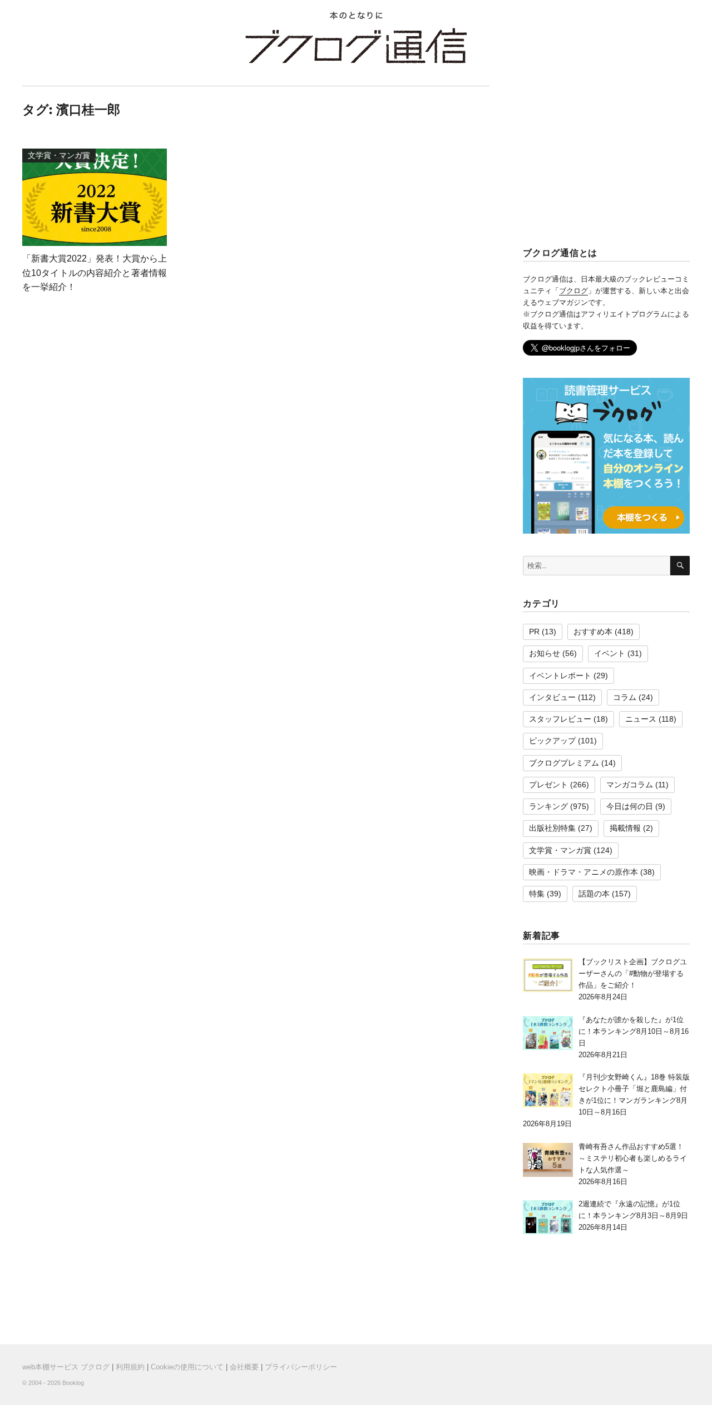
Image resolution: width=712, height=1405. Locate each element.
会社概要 (244, 1367)
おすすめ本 (592, 631)
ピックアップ (552, 740)
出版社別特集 (552, 828)
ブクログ (573, 291)
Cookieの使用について (187, 1367)
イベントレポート (560, 675)
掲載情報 (625, 828)
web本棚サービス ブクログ (66, 1367)
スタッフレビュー (560, 718)
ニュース (640, 718)
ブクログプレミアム (564, 762)
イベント (609, 653)
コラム (624, 697)
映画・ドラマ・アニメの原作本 (583, 871)
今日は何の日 (629, 806)
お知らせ (544, 653)
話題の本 (594, 893)
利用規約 (130, 1367)
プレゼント (548, 784)
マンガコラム (629, 784)
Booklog (73, 1382)
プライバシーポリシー (301, 1367)
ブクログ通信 (356, 45)
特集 (537, 893)
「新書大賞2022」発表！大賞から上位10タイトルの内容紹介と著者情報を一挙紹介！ (94, 273)
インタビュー (552, 697)
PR (534, 631)
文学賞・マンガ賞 (560, 850)
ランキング (548, 806)
